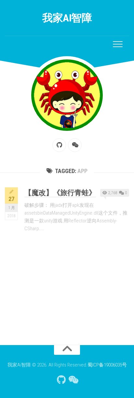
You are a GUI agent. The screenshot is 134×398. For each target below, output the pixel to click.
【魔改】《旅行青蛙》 (60, 193)
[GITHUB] (59, 145)
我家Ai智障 (67, 18)
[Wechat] (75, 145)
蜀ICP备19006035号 (107, 365)
